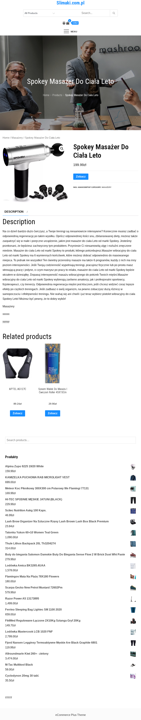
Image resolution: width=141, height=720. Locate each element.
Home (6, 137)
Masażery (17, 137)
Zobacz (81, 176)
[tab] (16, 212)
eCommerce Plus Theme (70, 714)
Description (14, 211)
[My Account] (64, 23)
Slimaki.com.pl (70, 3)
